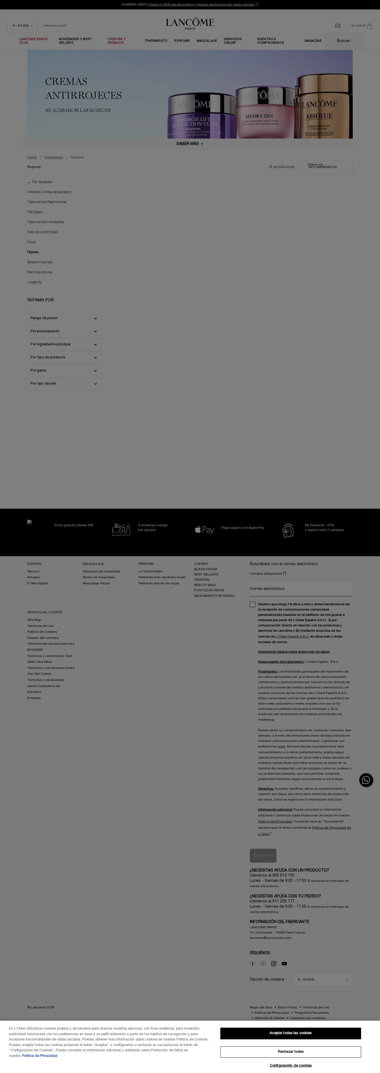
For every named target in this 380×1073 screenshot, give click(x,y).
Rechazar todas (291, 1052)
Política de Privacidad (39, 1056)
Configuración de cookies (291, 1065)
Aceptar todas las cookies (291, 1033)
